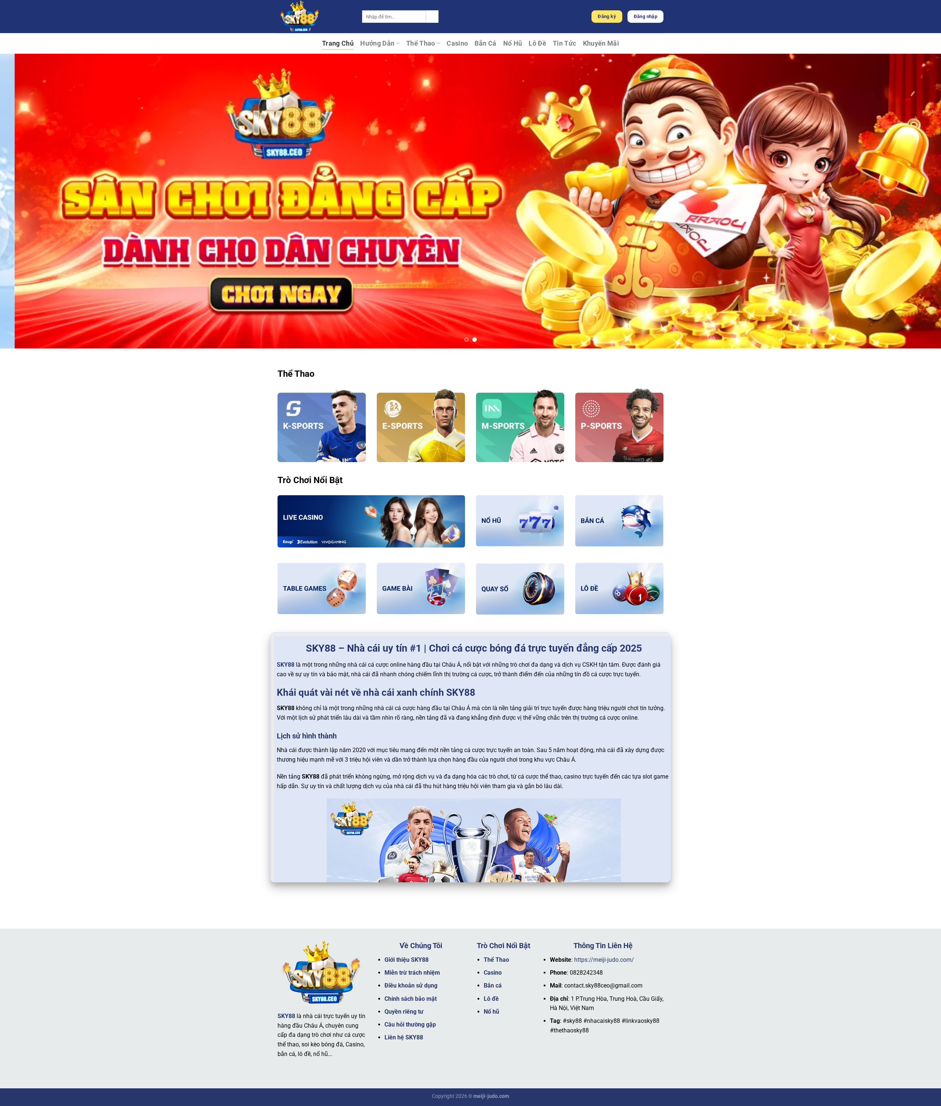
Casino (457, 43)
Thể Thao (420, 43)
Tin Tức (564, 43)
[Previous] (28, 200)
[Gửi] (432, 16)
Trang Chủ (338, 43)
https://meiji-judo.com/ (604, 959)
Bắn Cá (485, 43)
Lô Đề (537, 43)
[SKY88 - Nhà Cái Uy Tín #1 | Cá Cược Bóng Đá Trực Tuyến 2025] (314, 16)
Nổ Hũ (512, 43)
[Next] (913, 200)
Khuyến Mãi (601, 43)
